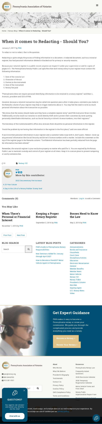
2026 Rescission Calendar (85, 377)
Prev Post (7, 235)
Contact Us (57, 382)
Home (4, 31)
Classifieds (74, 252)
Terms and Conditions (61, 396)
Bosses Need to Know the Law (84, 215)
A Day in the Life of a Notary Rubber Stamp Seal (22, 188)
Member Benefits (77, 269)
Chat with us (14, 416)
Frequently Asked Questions (82, 372)
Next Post (21, 235)
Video (72, 293)
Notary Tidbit (75, 279)
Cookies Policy (58, 389)
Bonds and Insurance (78, 250)
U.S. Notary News (77, 290)
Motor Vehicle (75, 274)
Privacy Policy (58, 385)
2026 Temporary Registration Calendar (84, 381)
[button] (96, 418)
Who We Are (57, 368)
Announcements (76, 247)
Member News (75, 271)
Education (74, 260)
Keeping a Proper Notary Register (47, 215)
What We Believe (59, 371)
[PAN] (27, 6)
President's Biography (61, 375)
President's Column (78, 282)
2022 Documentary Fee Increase (29, 180)
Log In (81, 198)
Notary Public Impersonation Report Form (86, 393)
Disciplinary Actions (78, 258)
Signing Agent (76, 288)
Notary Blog (12, 31)
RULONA (73, 285)
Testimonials (58, 378)
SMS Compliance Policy (62, 392)
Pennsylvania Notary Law (85, 368)
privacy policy (63, 411)
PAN (20, 48)
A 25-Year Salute (10, 184)
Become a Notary (65, 338)
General (73, 266)
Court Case (74, 255)
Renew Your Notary (66, 344)
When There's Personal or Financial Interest (16, 217)
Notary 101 (23, 163)
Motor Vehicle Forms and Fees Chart (85, 387)
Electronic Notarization (79, 263)
